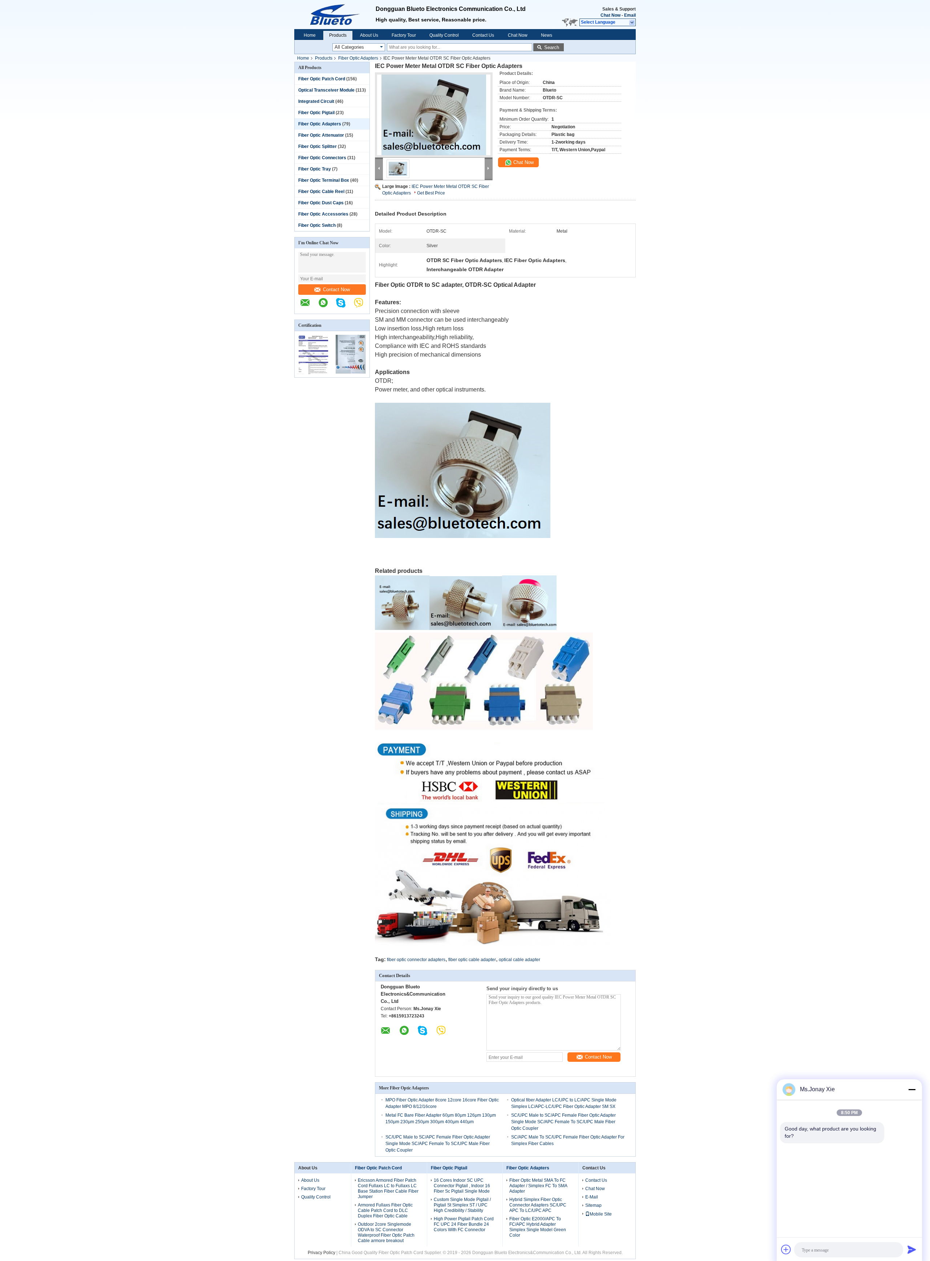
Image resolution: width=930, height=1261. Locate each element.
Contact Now (336, 289)
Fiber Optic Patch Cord (321, 78)
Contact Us (483, 35)
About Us (369, 35)
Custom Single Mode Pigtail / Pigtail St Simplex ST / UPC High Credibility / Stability (462, 1205)
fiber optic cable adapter (472, 959)
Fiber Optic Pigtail (316, 112)
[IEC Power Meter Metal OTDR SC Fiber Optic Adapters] (433, 115)
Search (551, 47)
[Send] (912, 1249)
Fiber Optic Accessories (323, 214)
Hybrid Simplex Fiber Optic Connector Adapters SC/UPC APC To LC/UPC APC (537, 1205)
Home (310, 35)
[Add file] (786, 1249)
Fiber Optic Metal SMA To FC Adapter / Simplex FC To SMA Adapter (538, 1186)
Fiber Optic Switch (317, 225)
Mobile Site (601, 1214)
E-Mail (591, 1197)
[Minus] (911, 1089)
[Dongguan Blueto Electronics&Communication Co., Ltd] (309, 306)
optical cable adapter (519, 959)
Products (338, 35)
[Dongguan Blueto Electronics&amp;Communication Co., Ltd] (335, 14)
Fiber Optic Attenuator (321, 135)
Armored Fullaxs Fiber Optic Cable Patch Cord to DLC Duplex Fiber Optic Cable (385, 1210)
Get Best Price (431, 193)
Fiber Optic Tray (314, 169)
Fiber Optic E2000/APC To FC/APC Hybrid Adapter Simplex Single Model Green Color (537, 1227)
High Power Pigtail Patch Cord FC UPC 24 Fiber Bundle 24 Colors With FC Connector (464, 1224)
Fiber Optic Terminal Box (323, 180)
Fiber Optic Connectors (322, 157)
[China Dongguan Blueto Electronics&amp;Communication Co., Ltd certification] (313, 372)
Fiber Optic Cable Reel (321, 191)
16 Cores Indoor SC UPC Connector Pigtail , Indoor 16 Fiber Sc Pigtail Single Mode (462, 1186)
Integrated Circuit (316, 101)
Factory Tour (404, 35)
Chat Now (610, 15)
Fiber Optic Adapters (358, 58)
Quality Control (444, 35)
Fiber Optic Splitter (317, 146)
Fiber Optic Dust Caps (321, 202)
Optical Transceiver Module (326, 90)
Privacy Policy (321, 1252)
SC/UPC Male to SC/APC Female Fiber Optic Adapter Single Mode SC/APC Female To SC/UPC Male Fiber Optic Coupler (563, 1122)
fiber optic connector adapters (416, 959)
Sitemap (593, 1205)
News (546, 35)
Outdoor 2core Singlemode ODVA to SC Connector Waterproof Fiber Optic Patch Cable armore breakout (386, 1232)
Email (630, 15)
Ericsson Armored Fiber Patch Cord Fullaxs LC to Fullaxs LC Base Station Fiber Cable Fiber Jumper (388, 1188)
